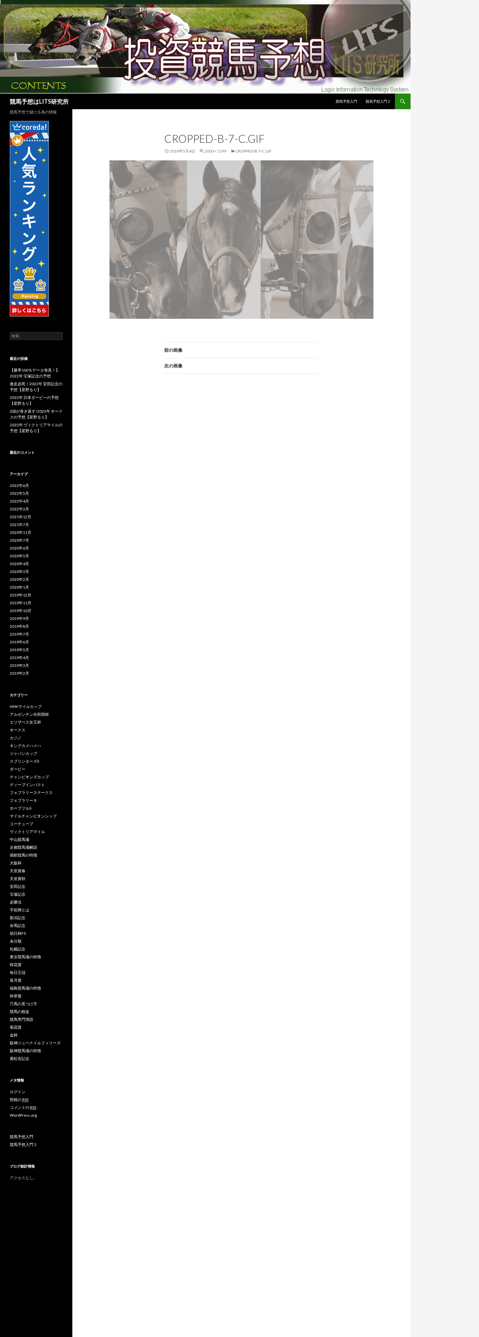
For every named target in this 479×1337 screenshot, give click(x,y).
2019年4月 (19, 657)
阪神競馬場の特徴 (25, 1050)
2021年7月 (19, 524)
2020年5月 (19, 555)
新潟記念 (17, 917)
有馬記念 (17, 925)
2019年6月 (19, 641)
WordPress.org (23, 1115)
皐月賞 (16, 980)
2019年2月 (19, 673)
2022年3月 (19, 509)
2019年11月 (20, 602)
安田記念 (17, 886)
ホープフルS (20, 808)
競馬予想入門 (346, 101)
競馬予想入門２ (378, 101)
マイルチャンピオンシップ (33, 816)
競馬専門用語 (21, 1019)
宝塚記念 (17, 894)
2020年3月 (19, 571)
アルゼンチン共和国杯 (29, 714)
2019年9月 (19, 618)
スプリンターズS (24, 761)
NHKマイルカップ (26, 706)
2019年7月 (19, 634)
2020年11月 (20, 532)
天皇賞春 (17, 870)
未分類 (16, 941)
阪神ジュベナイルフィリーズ (35, 1042)
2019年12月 (20, 595)
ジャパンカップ (23, 753)
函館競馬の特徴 (23, 855)
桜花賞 (16, 964)
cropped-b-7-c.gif (254, 151)
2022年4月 (19, 501)
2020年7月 (19, 540)
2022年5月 (19, 493)
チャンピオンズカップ (29, 776)
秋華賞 (16, 995)
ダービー (17, 769)
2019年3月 (19, 665)
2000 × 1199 (215, 151)
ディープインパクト (27, 784)
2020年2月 (19, 579)
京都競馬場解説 (23, 847)
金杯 (14, 1035)
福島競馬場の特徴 (25, 988)
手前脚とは (19, 909)
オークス (17, 729)
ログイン (17, 1091)
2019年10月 (20, 610)
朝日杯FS (18, 933)
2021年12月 (20, 516)
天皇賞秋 (17, 878)
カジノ (16, 737)
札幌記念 (17, 949)
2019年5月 (19, 649)
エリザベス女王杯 (25, 722)
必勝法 (16, 902)
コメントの (23, 1107)
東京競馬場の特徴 (25, 956)
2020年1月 (19, 587)
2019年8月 (19, 626)
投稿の (19, 1099)
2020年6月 (19, 548)
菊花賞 (16, 1027)
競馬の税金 (19, 1011)
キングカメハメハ (25, 745)
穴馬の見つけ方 (23, 1003)
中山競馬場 (19, 839)
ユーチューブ (21, 823)
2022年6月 (19, 485)
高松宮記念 (19, 1058)
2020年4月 (19, 563)
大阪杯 (16, 862)
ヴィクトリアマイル (27, 831)
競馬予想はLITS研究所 (39, 101)
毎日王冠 (17, 972)
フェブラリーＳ (23, 800)
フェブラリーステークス (31, 792)
